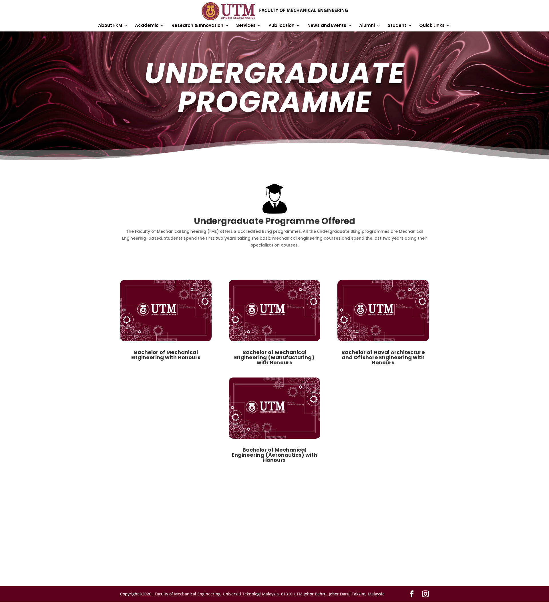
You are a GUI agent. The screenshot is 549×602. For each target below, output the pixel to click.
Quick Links (432, 25)
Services (246, 25)
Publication (281, 25)
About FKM (110, 25)
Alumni (367, 25)
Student (397, 25)
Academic (147, 25)
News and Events (326, 25)
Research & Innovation (197, 25)
